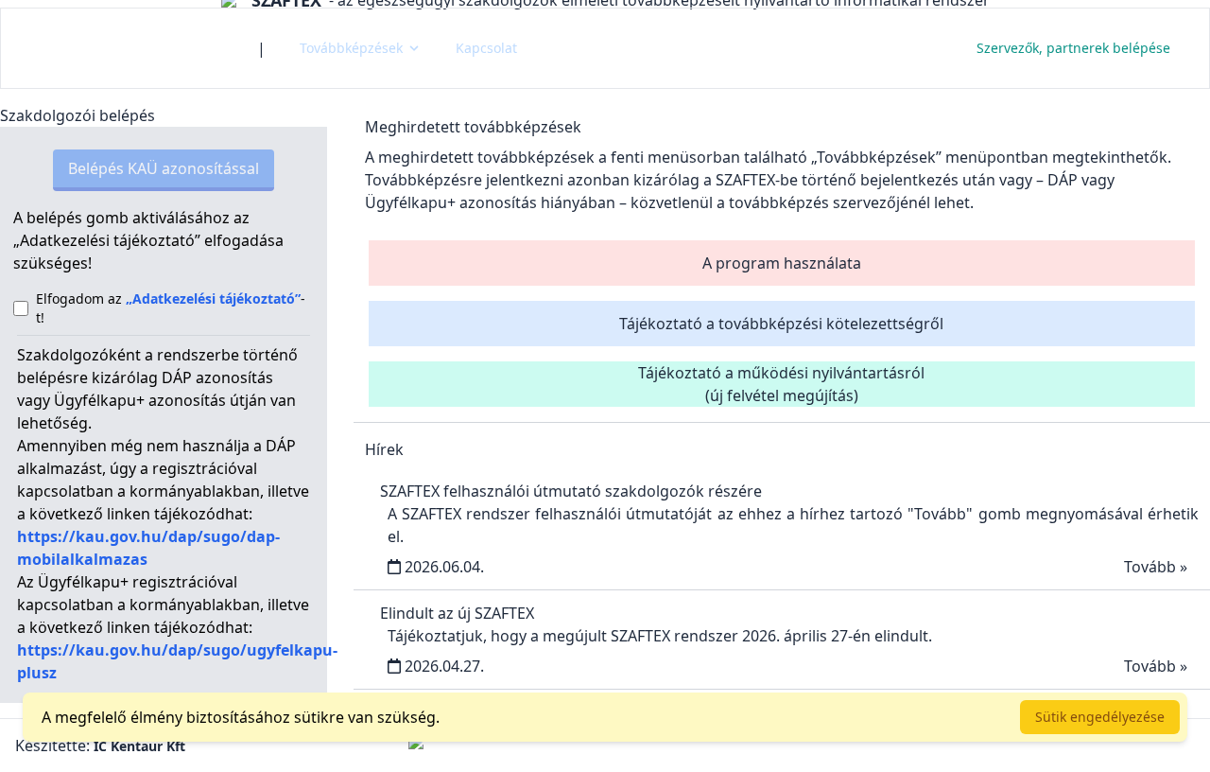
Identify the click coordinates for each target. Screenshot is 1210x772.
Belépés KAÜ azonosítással (163, 168)
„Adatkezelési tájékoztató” (213, 298)
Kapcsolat (486, 48)
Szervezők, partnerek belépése (1073, 48)
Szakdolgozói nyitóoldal (129, 48)
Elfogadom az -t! (170, 308)
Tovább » (1155, 566)
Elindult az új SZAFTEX (457, 613)
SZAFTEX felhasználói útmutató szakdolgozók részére (571, 491)
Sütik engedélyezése (1100, 717)
